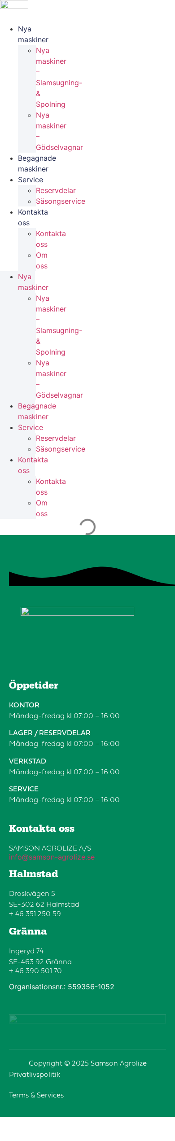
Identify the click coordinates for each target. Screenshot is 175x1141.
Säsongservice (60, 201)
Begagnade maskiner (37, 163)
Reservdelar (56, 190)
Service (30, 179)
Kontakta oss (33, 217)
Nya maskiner (33, 34)
